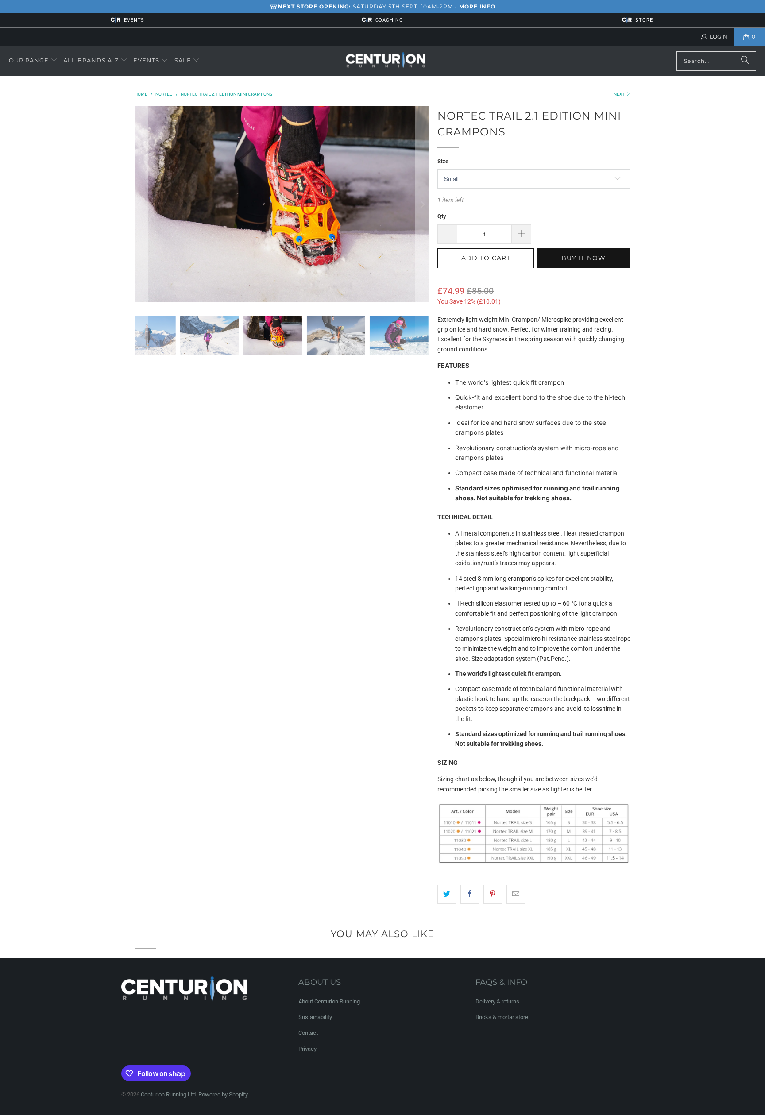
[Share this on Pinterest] (492, 894)
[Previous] (141, 204)
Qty (441, 216)
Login (718, 36)
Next (620, 94)
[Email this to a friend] (515, 894)
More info (477, 6)
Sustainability (315, 1017)
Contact (308, 1033)
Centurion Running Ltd (168, 1094)
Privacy (307, 1049)
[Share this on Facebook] (469, 894)
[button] (33, 60)
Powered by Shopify (223, 1094)
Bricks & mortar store (501, 1017)
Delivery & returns (497, 1001)
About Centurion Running (329, 1001)
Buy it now (583, 258)
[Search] (745, 61)
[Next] (422, 204)
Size (442, 161)
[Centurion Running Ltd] (385, 61)
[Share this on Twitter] (446, 894)
